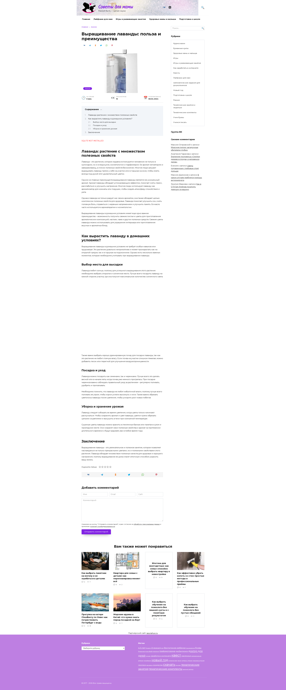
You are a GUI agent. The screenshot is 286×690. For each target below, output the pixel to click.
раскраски (149, 665)
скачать (169, 664)
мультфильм (147, 660)
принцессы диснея (198, 660)
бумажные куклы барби (145, 651)
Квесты (176, 73)
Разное (87, 88)
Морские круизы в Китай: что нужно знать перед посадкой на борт (126, 617)
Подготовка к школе (189, 19)
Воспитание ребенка (175, 648)
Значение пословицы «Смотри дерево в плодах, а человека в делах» (185, 159)
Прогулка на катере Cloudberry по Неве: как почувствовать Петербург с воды (94, 618)
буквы (198, 648)
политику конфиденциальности (102, 526)
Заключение (94, 132)
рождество (158, 665)
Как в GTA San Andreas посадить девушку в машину (186, 187)
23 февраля (156, 648)
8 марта (148, 648)
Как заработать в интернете (185, 68)
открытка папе (172, 660)
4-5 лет (142, 648)
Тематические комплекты (184, 112)
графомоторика (167, 651)
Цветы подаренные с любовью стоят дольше (185, 168)
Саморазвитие (190, 648)
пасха (179, 660)
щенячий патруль (188, 669)
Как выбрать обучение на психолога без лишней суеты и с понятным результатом (159, 609)
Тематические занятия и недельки (184, 106)
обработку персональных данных (147, 524)
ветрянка (156, 651)
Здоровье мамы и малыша (162, 19)
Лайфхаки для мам (103, 19)
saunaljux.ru (152, 633)
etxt (162, 648)
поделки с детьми (187, 660)
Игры (175, 58)
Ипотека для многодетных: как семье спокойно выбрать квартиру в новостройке (159, 568)
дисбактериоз (182, 651)
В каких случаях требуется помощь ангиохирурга (186, 177)
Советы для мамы (115, 6)
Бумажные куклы (180, 48)
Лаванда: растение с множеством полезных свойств (112, 115)
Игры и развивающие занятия (131, 19)
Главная (86, 19)
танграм (178, 665)
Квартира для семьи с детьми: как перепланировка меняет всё (126, 577)
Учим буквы (178, 117)
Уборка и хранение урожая (105, 129)
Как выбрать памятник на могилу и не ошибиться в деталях (94, 576)
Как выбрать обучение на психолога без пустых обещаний (191, 608)
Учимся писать (179, 122)
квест (176, 655)
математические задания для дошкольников (186, 84)
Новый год (178, 90)
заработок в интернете (161, 656)
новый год (160, 660)
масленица (186, 656)
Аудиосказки (179, 43)
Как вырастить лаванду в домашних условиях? (110, 119)
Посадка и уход (99, 125)
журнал (148, 656)
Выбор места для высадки (104, 122)
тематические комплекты (165, 668)
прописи (142, 665)
